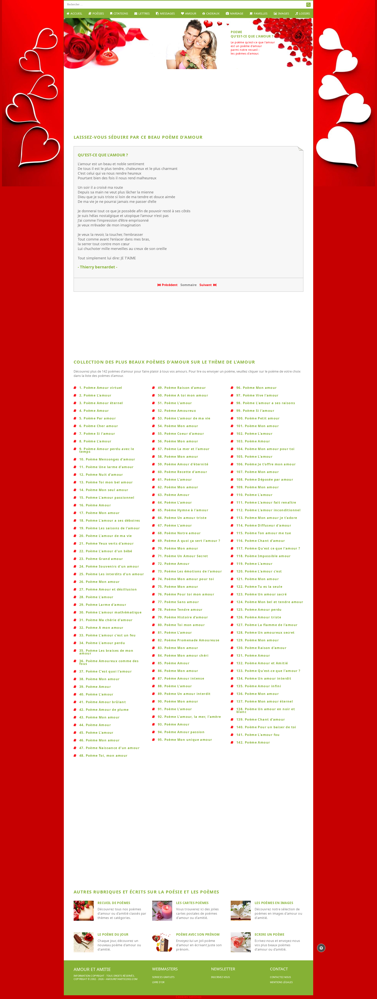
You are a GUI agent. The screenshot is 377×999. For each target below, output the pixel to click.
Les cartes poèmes (192, 903)
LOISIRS (304, 13)
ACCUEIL (76, 13)
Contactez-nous (280, 977)
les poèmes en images (274, 903)
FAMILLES (260, 13)
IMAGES (283, 13)
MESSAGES (167, 13)
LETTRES (144, 13)
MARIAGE (236, 13)
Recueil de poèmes (114, 903)
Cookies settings (188, 997)
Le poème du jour (113, 934)
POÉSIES (98, 13)
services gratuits (163, 977)
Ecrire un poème (269, 934)
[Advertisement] (188, 100)
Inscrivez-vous (220, 977)
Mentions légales (281, 982)
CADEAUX (213, 13)
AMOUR (190, 13)
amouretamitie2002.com (121, 979)
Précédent (170, 285)
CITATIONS (120, 13)
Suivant (206, 285)
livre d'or (158, 982)
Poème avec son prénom (198, 934)
